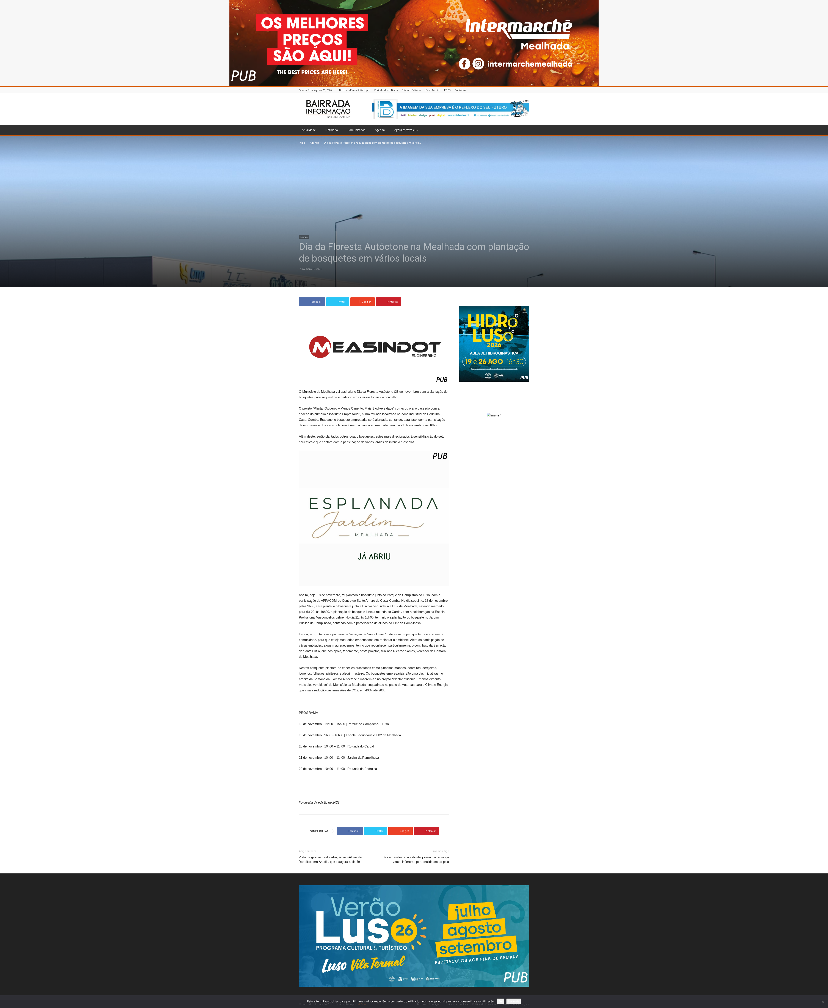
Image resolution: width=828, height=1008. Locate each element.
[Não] (822, 1002)
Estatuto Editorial (411, 90)
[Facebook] (526, 90)
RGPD (447, 90)
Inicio (302, 142)
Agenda (380, 130)
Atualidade (309, 130)
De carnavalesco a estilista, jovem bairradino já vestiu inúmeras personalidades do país (416, 859)
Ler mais (513, 1001)
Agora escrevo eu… (406, 130)
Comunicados (356, 130)
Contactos (460, 90)
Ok (500, 1001)
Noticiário (331, 130)
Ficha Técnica (432, 90)
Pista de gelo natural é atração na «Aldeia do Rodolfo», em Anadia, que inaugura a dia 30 (330, 859)
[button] (524, 130)
